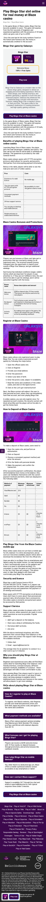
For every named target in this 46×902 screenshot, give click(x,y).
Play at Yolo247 (20, 806)
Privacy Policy (31, 829)
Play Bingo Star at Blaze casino (23, 116)
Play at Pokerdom (15, 826)
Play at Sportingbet (35, 832)
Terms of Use (19, 836)
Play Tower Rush (10, 842)
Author (38, 813)
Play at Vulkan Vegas (34, 836)
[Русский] (26, 16)
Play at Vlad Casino (23, 849)
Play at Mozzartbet (23, 823)
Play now (23, 80)
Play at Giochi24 (9, 845)
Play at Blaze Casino (36, 816)
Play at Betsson (21, 816)
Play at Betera (7, 810)
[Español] (20, 16)
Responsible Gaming (10, 832)
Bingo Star (6, 22)
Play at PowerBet (23, 845)
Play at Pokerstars (31, 826)
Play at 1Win (19, 810)
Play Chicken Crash (10, 839)
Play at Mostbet (8, 823)
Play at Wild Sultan (34, 806)
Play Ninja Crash (24, 839)
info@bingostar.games (24, 894)
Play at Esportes (20, 819)
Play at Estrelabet (35, 819)
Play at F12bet (37, 845)
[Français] (15, 16)
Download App (28, 813)
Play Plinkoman (37, 839)
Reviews (23, 832)
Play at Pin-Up (38, 823)
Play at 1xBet (30, 810)
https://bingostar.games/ (23, 896)
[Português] (9, 16)
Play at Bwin (8, 819)
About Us (40, 810)
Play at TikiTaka (36, 842)
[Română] (4, 16)
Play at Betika (7, 816)
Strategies (8, 836)
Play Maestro (23, 842)
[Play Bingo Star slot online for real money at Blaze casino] (5, 3)
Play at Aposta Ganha (13, 813)
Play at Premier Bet (16, 829)
